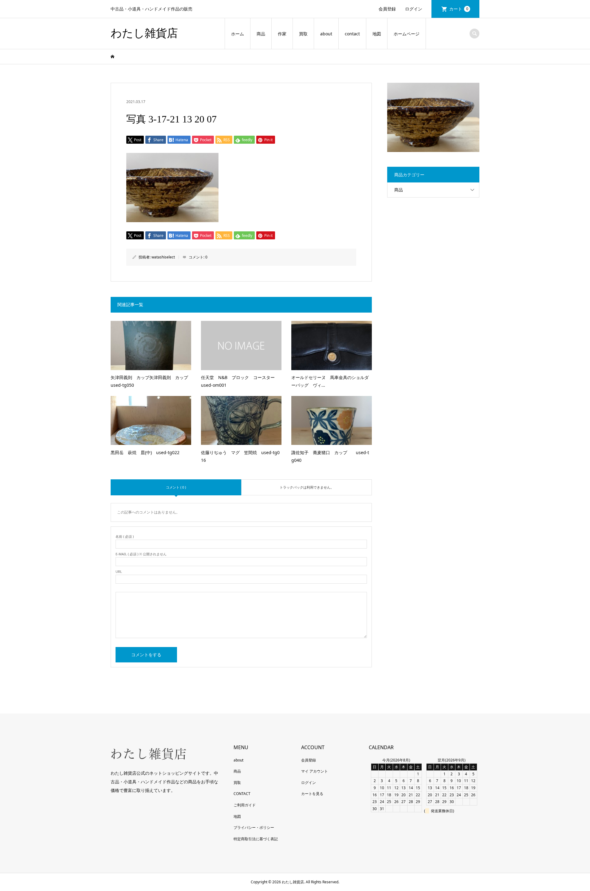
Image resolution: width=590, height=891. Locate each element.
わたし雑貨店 (144, 33)
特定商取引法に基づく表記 (256, 838)
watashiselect (163, 257)
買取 (303, 34)
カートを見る (312, 793)
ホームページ (406, 34)
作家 (282, 34)
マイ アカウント (314, 771)
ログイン (413, 9)
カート (458, 9)
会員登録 (387, 9)
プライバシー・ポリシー (254, 827)
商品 (261, 34)
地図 (376, 34)
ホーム (237, 34)
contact (352, 34)
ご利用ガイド (245, 805)
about (326, 34)
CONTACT (242, 793)
